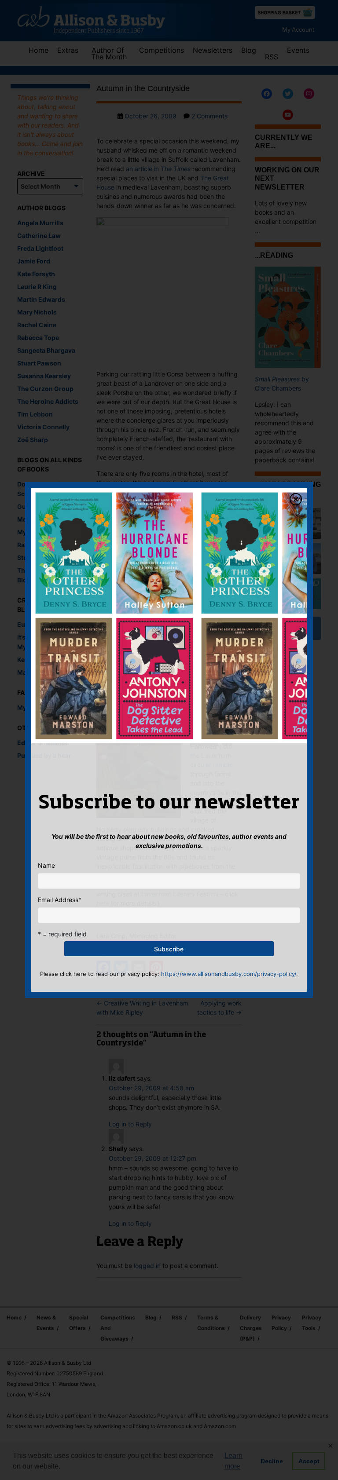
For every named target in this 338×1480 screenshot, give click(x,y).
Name (46, 865)
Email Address (59, 899)
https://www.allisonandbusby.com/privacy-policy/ (228, 973)
